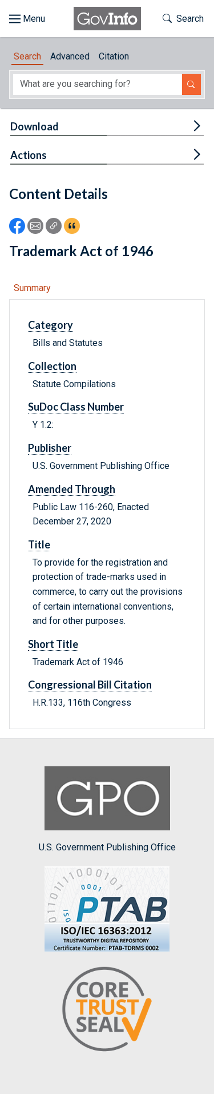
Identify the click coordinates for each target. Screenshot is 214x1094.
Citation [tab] (114, 56)
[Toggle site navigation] (27, 18)
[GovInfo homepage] (107, 18)
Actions (28, 155)
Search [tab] (27, 56)
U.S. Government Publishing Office (107, 847)
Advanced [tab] (70, 56)
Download (34, 126)
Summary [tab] (32, 288)
